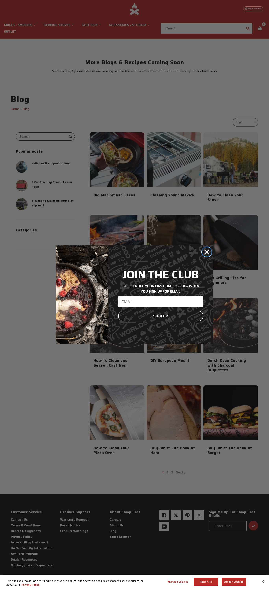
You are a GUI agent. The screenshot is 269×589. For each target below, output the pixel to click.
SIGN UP (160, 316)
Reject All (206, 582)
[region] (134, 582)
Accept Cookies (233, 582)
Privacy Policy (30, 585)
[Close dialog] (207, 252)
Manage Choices (178, 582)
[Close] (262, 581)
